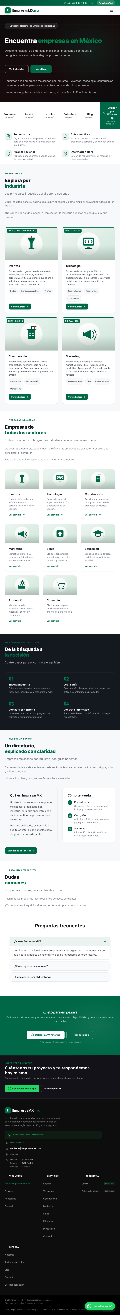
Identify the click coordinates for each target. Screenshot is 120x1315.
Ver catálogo (81, 1034)
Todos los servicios (14, 1262)
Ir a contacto (51, 1088)
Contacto (9, 1277)
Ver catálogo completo (16, 1183)
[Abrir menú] (111, 10)
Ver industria (18, 306)
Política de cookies (60, 1309)
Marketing (73, 356)
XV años (47, 291)
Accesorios (10, 1198)
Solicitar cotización (14, 1284)
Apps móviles (91, 291)
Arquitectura (15, 381)
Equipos (9, 1191)
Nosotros (9, 1254)
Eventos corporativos (30, 291)
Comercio (48, 1236)
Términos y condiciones (37, 1309)
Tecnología (73, 266)
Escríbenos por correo (19, 850)
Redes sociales (102, 381)
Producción (49, 1228)
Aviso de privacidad (13, 1309)
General (9, 1206)
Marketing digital (75, 381)
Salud (46, 1213)
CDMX (98, 1183)
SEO (89, 381)
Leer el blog (41, 69)
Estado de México (98, 1191)
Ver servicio (15, 514)
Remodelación (32, 381)
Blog (7, 1269)
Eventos (14, 266)
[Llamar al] (92, 2)
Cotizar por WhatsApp (47, 1034)
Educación (48, 1221)
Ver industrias (16, 69)
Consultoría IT (74, 298)
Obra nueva (15, 389)
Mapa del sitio (78, 1309)
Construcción (18, 356)
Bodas (13, 291)
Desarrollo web (74, 291)
